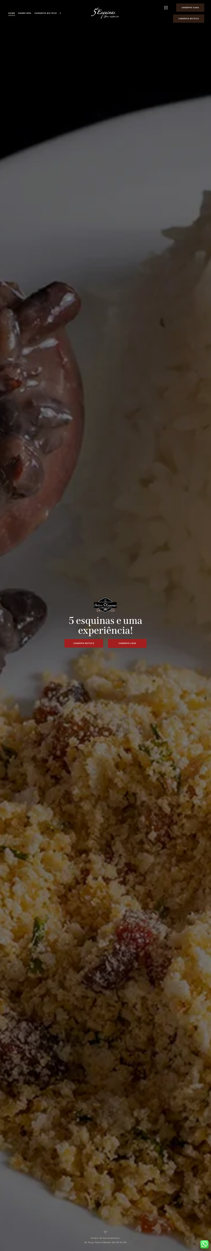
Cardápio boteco (83, 643)
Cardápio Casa (127, 643)
